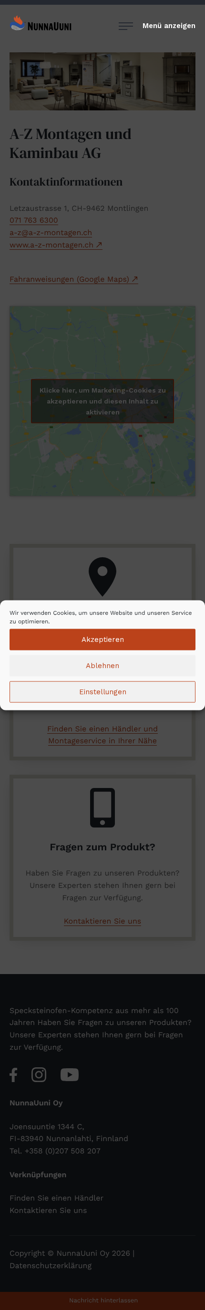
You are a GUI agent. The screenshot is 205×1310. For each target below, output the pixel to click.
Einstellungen (102, 692)
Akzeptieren (103, 639)
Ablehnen (102, 665)
